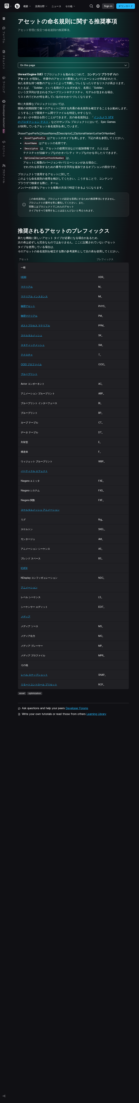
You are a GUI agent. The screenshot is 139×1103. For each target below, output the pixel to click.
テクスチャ (27, 354)
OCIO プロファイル (31, 364)
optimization (34, 693)
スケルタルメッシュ (31, 335)
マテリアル (27, 286)
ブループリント (29, 374)
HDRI (23, 277)
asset (22, 693)
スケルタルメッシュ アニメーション (40, 509)
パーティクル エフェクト (34, 471)
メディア (25, 616)
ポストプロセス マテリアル (35, 325)
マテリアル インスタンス (34, 296)
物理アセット (28, 306)
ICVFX (24, 568)
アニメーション (29, 587)
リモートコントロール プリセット (39, 684)
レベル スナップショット (34, 674)
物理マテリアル (29, 315)
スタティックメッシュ (33, 345)
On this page (27, 65)
